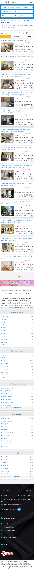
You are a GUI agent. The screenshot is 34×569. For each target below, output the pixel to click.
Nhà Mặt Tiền (17, 424)
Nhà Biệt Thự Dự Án (17, 421)
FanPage (6, 545)
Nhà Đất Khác (17, 446)
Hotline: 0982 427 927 (10, 509)
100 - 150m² (17, 366)
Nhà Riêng (17, 426)
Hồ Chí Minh (15, 21)
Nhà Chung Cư (6, 11)
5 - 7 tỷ (17, 333)
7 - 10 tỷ (17, 336)
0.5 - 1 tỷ (17, 322)
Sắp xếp (3, 33)
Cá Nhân (16, 36)
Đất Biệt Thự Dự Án (17, 432)
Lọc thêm (28, 16)
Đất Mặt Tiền (17, 435)
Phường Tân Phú (17, 391)
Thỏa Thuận (17, 316)
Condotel (17, 444)
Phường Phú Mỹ (17, 399)
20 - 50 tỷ (17, 342)
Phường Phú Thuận (17, 393)
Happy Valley (17, 471)
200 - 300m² (17, 372)
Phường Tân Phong (17, 388)
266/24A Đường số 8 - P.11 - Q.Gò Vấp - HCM (16, 496)
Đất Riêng (17, 438)
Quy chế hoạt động (9, 530)
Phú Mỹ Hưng (17, 465)
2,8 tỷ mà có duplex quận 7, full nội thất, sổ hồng (15, 40)
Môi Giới (28, 36)
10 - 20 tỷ (17, 339)
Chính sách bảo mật (9, 534)
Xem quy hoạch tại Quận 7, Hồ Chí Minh (17, 282)
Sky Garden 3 (17, 459)
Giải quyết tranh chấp (9, 537)
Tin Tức (5, 523)
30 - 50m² (17, 358)
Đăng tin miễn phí (8, 527)
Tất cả (30, 33)
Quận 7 (20, 11)
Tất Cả (6, 36)
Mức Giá (4, 16)
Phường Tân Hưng (17, 396)
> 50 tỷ (17, 345)
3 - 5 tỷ (17, 330)
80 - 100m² (17, 363)
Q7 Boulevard (17, 468)
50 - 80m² (17, 360)
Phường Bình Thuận (17, 402)
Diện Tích (20, 16)
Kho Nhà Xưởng (17, 441)
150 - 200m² (17, 369)
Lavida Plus (17, 457)
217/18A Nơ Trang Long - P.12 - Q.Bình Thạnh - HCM (16, 500)
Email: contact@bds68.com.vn (12, 504)
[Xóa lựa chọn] (16, 11)
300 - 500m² (17, 375)
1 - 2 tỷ (17, 325)
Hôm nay (22, 33)
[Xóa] (32, 7)
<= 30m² (17, 355)
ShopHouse (17, 429)
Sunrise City (17, 462)
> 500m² (17, 378)
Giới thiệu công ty (9, 518)
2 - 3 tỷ (17, 328)
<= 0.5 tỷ (17, 319)
